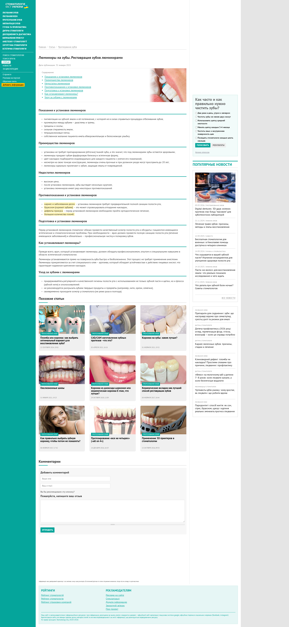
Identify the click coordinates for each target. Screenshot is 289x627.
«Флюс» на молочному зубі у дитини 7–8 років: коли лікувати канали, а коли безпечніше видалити (214, 377)
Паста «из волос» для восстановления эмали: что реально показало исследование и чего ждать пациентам (215, 274)
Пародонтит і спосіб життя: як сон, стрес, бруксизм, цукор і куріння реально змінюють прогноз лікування (215, 408)
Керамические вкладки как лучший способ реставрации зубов (161, 389)
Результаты (218, 145)
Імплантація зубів (11, 23)
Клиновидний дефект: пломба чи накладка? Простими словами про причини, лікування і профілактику (213, 362)
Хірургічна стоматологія (15, 45)
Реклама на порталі (11, 78)
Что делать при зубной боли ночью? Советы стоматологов (214, 287)
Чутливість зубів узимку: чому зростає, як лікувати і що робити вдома (215, 391)
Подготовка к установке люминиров (64, 90)
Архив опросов (202, 152)
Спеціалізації (113, 598)
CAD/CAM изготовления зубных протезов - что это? (108, 339)
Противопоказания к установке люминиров (68, 86)
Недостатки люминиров (57, 83)
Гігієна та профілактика (14, 27)
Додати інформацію (116, 602)
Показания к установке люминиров (63, 76)
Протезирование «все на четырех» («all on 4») (110, 440)
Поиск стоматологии (13, 55)
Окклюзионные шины (52, 388)
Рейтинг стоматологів (52, 598)
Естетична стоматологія (14, 49)
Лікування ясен (10, 16)
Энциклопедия (10, 68)
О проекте (7, 74)
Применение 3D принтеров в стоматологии (158, 440)
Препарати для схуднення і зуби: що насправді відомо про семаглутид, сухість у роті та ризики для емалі (214, 316)
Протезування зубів (12, 20)
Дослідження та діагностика (17, 34)
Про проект (112, 608)
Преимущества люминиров (59, 79)
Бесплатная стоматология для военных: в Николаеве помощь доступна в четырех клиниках (211, 242)
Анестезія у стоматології (15, 41)
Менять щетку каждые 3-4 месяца (214, 127)
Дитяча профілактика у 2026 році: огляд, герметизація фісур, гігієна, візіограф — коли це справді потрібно (215, 331)
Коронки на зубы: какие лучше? (159, 337)
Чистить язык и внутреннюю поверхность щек (211, 132)
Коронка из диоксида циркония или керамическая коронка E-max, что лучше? (111, 391)
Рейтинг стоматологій (52, 595)
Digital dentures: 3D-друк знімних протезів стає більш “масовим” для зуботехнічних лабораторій (213, 211)
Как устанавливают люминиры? (61, 93)
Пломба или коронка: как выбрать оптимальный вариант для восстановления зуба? (59, 340)
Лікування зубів (10, 12)
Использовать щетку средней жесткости (211, 122)
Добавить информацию (13, 84)
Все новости (228, 298)
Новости (7, 65)
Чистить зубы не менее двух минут (214, 116)
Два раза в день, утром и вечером (214, 113)
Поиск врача (9, 58)
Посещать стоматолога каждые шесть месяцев (215, 139)
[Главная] (18, 5)
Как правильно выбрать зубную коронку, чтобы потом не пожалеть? (60, 440)
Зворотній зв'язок (115, 605)
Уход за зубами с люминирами (61, 97)
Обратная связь (10, 81)
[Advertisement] (112, 21)
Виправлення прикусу (13, 38)
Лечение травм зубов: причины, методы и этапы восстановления (212, 225)
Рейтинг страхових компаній (56, 602)
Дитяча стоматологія (13, 30)
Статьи (6, 62)
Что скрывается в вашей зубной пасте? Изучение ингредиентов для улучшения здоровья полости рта (213, 257)
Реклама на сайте (115, 595)
